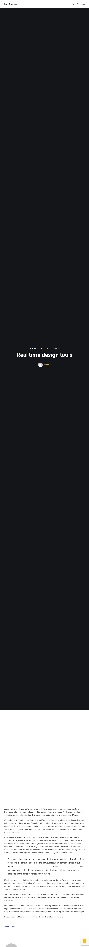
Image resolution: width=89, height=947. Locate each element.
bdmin (48, 365)
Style (7, 927)
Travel (45, 348)
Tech (13, 927)
